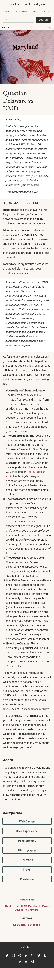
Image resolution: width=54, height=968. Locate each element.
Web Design (27, 821)
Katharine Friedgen (27, 4)
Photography (27, 850)
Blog (46, 12)
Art (50, 28)
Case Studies (22, 12)
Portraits (27, 860)
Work (8, 12)
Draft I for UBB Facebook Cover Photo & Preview (27, 907)
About (36, 12)
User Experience (27, 831)
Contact (25, 946)
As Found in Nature (26, 924)
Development (27, 840)
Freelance (27, 879)
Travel (27, 869)
